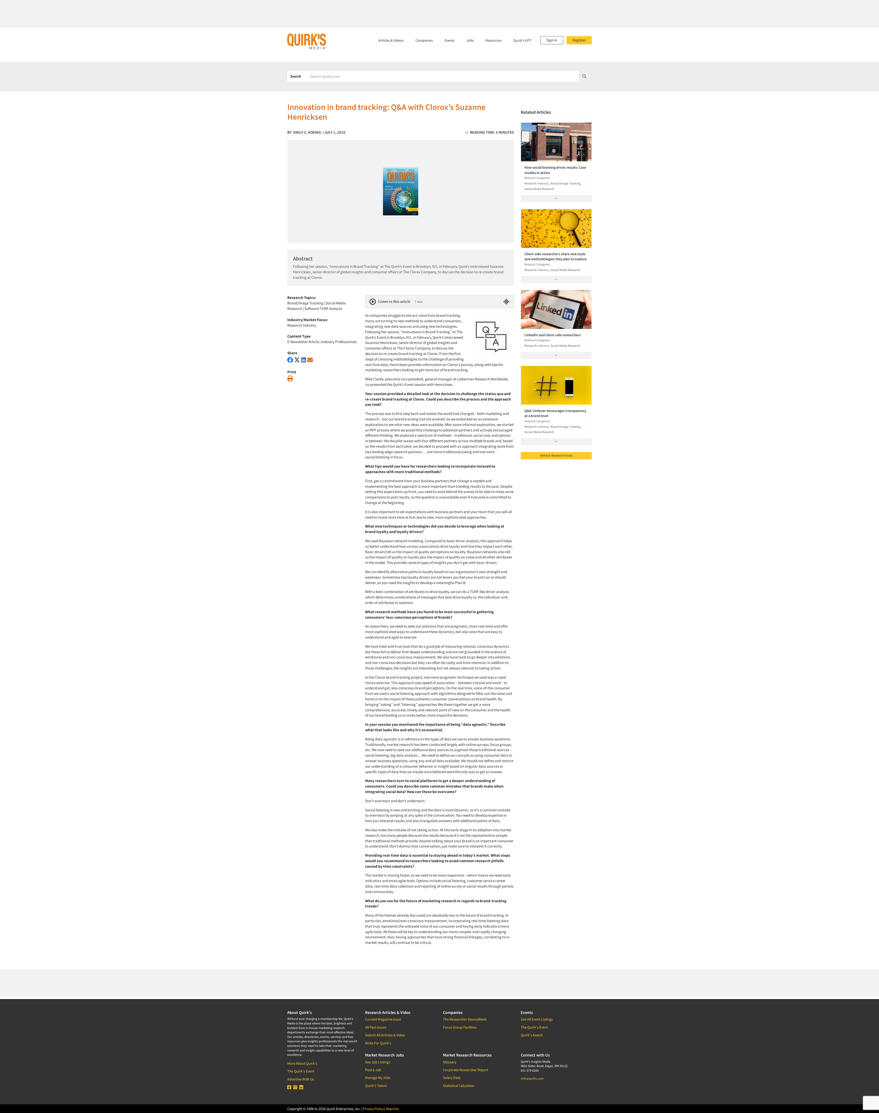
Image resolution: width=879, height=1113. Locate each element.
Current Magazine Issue (383, 1019)
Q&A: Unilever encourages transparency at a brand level (555, 413)
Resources (494, 40)
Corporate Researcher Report (465, 1069)
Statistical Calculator (459, 1085)
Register (579, 40)
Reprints (392, 1108)
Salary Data (451, 1077)
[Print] (290, 379)
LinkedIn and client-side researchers (552, 335)
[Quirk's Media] (306, 41)
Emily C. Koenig (307, 132)
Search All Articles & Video (385, 1035)
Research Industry (301, 325)
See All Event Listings (537, 1019)
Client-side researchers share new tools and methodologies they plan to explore (555, 256)
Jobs (470, 40)
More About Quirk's (302, 1063)
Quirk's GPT (522, 40)
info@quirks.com (532, 1078)
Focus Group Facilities (460, 1027)
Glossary (449, 1062)
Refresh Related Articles (556, 455)
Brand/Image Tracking (305, 303)
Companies (424, 40)
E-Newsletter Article (303, 341)
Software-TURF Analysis (323, 308)
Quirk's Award (532, 1035)
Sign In (551, 40)
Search (295, 76)
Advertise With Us (300, 1079)
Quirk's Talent (376, 1085)
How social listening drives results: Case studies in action (555, 170)
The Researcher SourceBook (465, 1019)
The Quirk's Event (300, 1071)
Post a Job (373, 1069)
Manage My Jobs (378, 1077)
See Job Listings (377, 1062)
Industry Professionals (339, 341)
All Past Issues (375, 1027)
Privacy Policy (373, 1108)
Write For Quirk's (378, 1043)
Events (450, 40)
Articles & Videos (391, 40)
